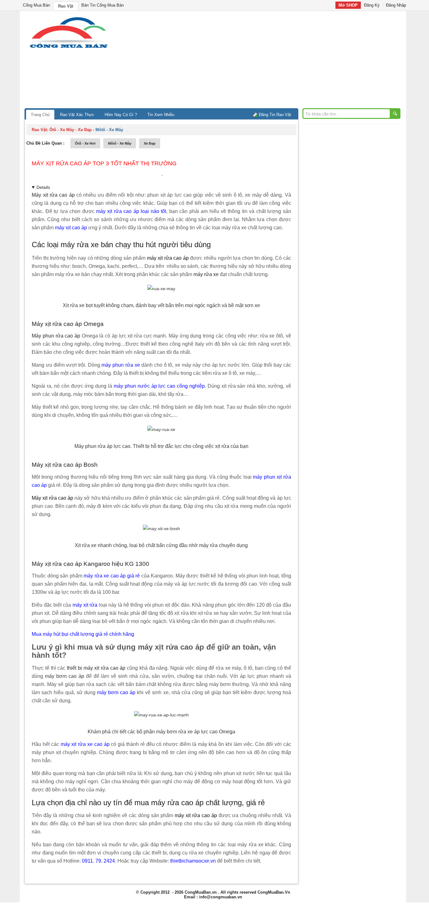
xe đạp (149, 143)
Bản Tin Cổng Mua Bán (102, 5)
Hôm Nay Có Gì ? (121, 114)
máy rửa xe (206, 274)
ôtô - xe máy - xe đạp (70, 129)
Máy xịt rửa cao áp (53, 195)
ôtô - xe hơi (85, 143)
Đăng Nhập (396, 5)
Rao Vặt (65, 6)
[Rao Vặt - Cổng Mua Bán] (68, 47)
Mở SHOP (348, 5)
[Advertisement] (267, 61)
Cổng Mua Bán (36, 5)
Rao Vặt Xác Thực (77, 114)
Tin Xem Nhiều (160, 114)
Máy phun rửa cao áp (56, 335)
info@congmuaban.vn (220, 897)
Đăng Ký (372, 5)
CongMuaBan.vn (201, 892)
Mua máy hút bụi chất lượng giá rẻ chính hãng (83, 634)
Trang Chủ (40, 114)
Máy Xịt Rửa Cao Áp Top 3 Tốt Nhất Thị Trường (104, 163)
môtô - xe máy (119, 143)
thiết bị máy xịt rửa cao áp (96, 668)
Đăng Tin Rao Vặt (275, 114)
